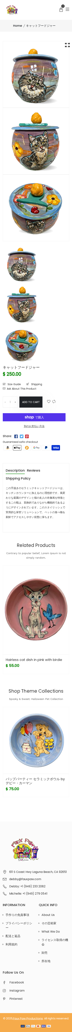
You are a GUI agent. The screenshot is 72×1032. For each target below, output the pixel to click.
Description (15, 471)
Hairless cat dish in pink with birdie (34, 659)
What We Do (51, 931)
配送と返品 (13, 936)
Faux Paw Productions (28, 1018)
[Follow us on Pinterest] (27, 436)
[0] (61, 10)
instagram (17, 990)
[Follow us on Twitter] (21, 436)
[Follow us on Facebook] (16, 436)
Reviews (33, 471)
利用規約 (11, 944)
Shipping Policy (18, 479)
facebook (16, 982)
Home (17, 26)
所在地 (46, 961)
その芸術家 (49, 923)
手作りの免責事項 (17, 915)
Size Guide (14, 384)
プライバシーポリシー (19, 925)
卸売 (44, 953)
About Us (48, 915)
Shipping (36, 384)
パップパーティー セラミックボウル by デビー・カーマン (35, 781)
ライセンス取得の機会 (55, 942)
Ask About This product (21, 389)
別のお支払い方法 (34, 426)
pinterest (16, 999)
